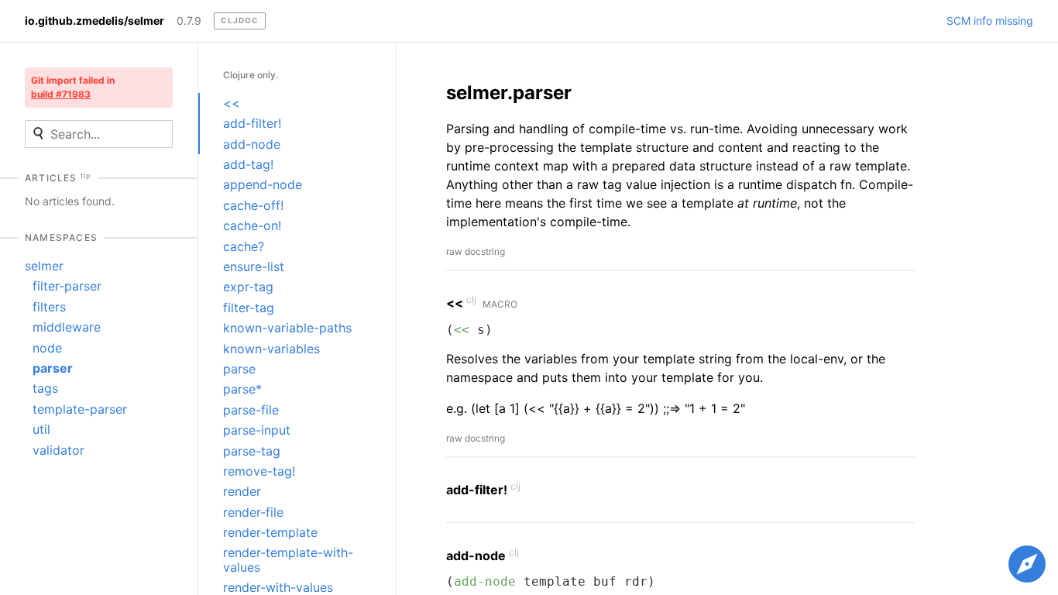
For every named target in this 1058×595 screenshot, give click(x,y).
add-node (251, 144)
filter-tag (248, 307)
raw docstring (475, 251)
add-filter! (252, 123)
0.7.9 (189, 21)
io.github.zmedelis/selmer (94, 21)
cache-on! (252, 225)
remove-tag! (259, 471)
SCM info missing (989, 21)
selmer (44, 265)
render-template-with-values (288, 559)
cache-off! (253, 205)
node (47, 348)
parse (239, 369)
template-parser (80, 409)
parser (53, 368)
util (41, 429)
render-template (270, 532)
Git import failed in (73, 87)
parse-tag (251, 451)
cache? (243, 246)
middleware (67, 327)
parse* (242, 389)
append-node (262, 184)
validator (58, 450)
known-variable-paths (287, 327)
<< (231, 103)
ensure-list (253, 266)
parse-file (251, 410)
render (242, 491)
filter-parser (67, 286)
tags (45, 388)
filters (49, 307)
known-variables (271, 348)
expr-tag (248, 286)
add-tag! (248, 164)
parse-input (256, 430)
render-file (253, 512)
